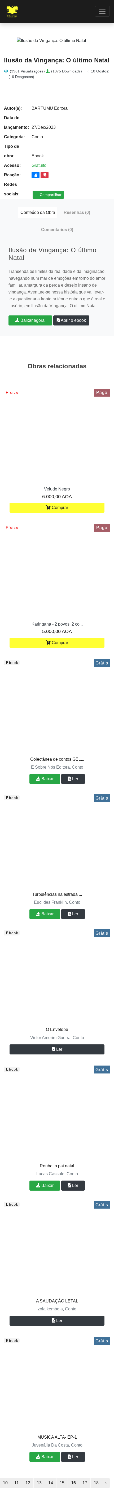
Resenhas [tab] (77, 212)
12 (27, 1483)
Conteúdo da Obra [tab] (37, 212)
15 (62, 1483)
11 (16, 1483)
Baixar (47, 779)
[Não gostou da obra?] (45, 175)
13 (39, 1483)
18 (96, 1483)
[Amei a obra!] (36, 175)
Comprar (59, 507)
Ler (74, 779)
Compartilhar (50, 194)
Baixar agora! (32, 320)
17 (84, 1483)
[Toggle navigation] (102, 11)
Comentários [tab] (57, 229)
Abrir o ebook (73, 320)
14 (50, 1483)
